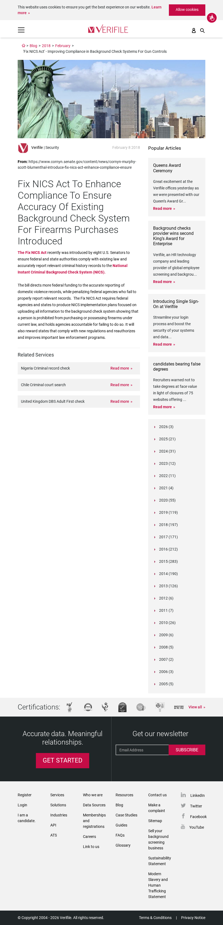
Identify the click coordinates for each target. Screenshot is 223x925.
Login (22, 805)
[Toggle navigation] (21, 30)
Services (57, 795)
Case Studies (126, 815)
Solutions (58, 805)
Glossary (123, 845)
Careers (89, 836)
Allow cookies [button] (187, 9)
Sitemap (155, 821)
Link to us (91, 846)
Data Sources (94, 805)
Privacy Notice (193, 917)
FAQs (120, 835)
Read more (119, 368)
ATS (53, 835)
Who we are (93, 795)
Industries (58, 815)
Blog (33, 46)
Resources (124, 795)
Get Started (62, 760)
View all (195, 707)
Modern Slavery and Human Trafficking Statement (158, 885)
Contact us (157, 795)
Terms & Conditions (155, 917)
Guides (121, 825)
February (62, 46)
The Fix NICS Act (32, 252)
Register (25, 795)
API (53, 825)
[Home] (24, 46)
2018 (46, 46)
